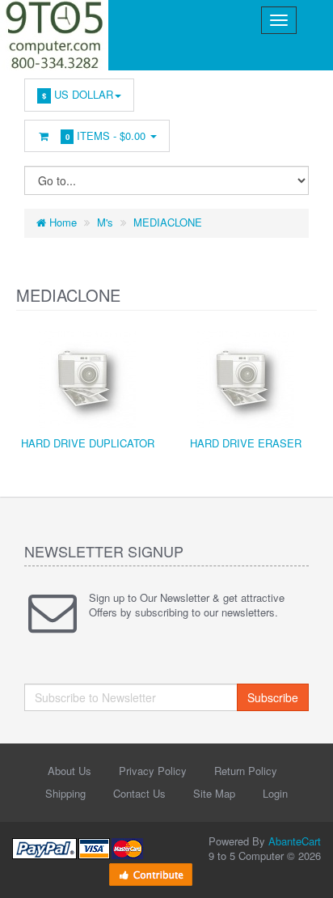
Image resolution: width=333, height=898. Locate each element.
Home (61, 222)
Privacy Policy (153, 770)
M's (105, 222)
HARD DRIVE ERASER (245, 443)
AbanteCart (294, 841)
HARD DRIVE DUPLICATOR (87, 443)
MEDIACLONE (167, 222)
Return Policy (245, 770)
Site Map (214, 793)
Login (275, 793)
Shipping (65, 793)
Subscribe (272, 697)
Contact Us (139, 793)
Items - (105, 135)
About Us (69, 770)
